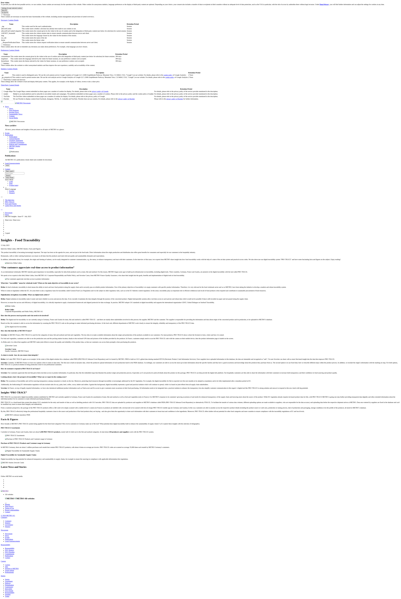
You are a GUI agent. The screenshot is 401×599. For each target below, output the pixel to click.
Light (11, 181)
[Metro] (12, 103)
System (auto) (13, 185)
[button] (7, 107)
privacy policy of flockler (126, 99)
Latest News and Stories (13, 205)
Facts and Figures (11, 204)
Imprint (7, 504)
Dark (11, 183)
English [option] (11, 191)
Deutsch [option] (12, 193)
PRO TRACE (9, 202)
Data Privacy (9, 506)
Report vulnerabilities (12, 510)
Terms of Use (9, 508)
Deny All (4, 10)
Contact (7, 512)
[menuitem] (204, 182)
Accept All (5, 12)
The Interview (9, 200)
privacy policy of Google (100, 91)
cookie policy (168, 75)
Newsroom (26, 103)
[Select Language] (6, 187)
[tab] (200, 20)
